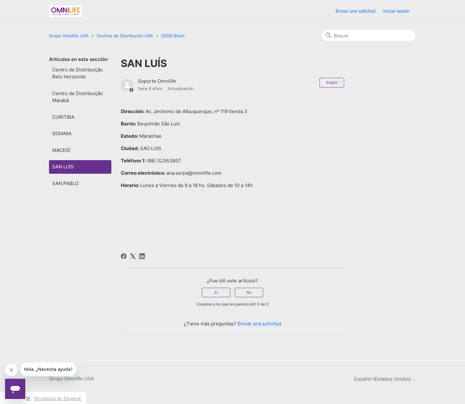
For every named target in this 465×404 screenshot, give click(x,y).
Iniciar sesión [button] (396, 11)
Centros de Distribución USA (124, 35)
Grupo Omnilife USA (69, 35)
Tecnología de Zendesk (57, 398)
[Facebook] (124, 256)
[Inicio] (65, 11)
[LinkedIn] (142, 256)
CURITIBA (63, 117)
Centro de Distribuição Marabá (77, 97)
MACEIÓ (61, 150)
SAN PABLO (65, 183)
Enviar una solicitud (355, 11)
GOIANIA (61, 133)
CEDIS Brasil (172, 35)
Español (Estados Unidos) (383, 379)
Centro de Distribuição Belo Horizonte (77, 73)
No (248, 292)
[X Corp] (133, 256)
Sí (216, 292)
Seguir (332, 82)
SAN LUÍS (63, 167)
